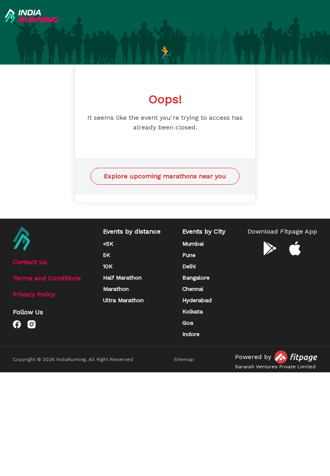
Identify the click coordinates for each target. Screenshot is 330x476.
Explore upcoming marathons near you (165, 176)
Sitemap (184, 359)
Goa (187, 322)
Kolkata (192, 311)
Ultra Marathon (123, 300)
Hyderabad (197, 300)
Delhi (189, 266)
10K (108, 266)
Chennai (192, 289)
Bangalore (196, 277)
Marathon (116, 289)
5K (106, 255)
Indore (191, 334)
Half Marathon (122, 277)
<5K (108, 243)
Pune (189, 255)
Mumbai (193, 243)
